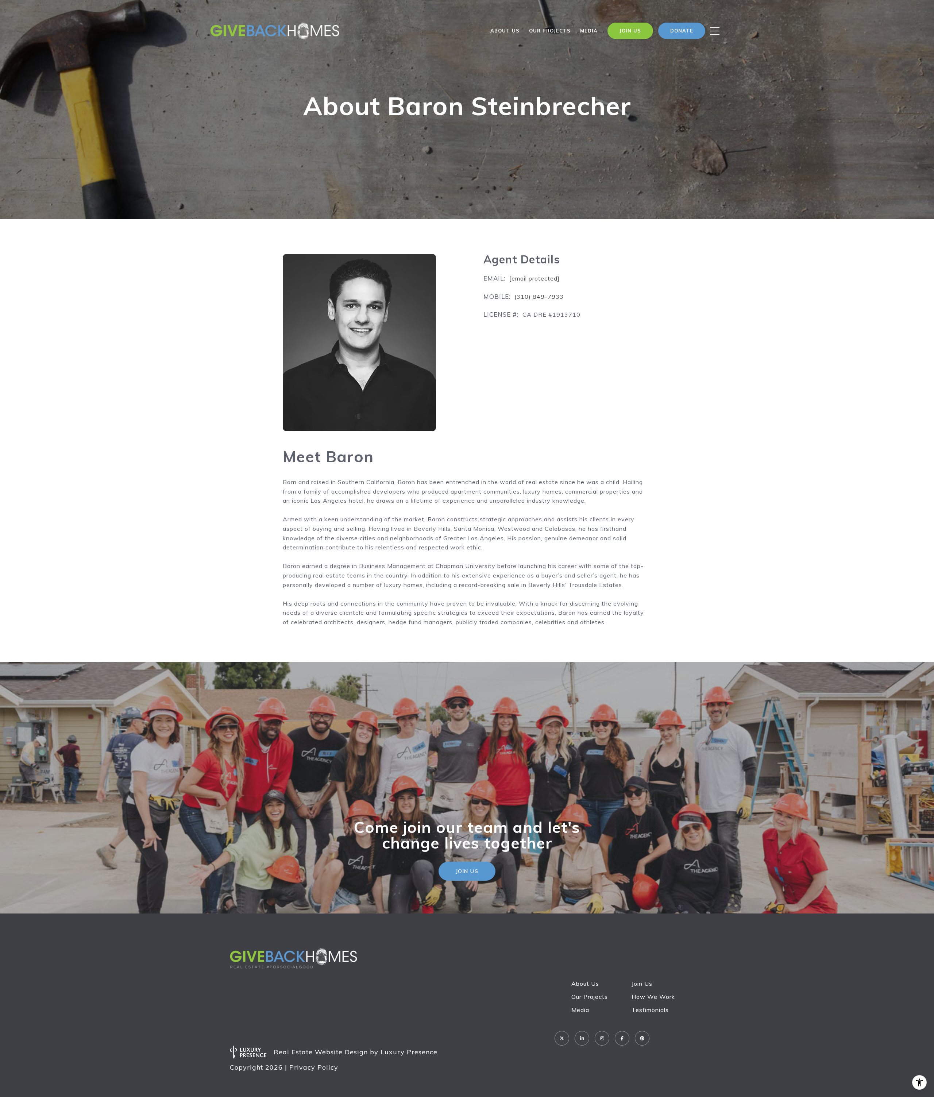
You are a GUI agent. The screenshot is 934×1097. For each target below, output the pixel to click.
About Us (505, 31)
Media (589, 31)
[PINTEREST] (642, 1038)
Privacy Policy (313, 1067)
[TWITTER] (562, 1038)
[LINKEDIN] (582, 1038)
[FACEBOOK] (622, 1038)
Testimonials (650, 1009)
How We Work (653, 996)
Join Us (642, 983)
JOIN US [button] (467, 871)
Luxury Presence (409, 1052)
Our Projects (589, 996)
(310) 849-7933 (539, 296)
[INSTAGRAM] (602, 1038)
